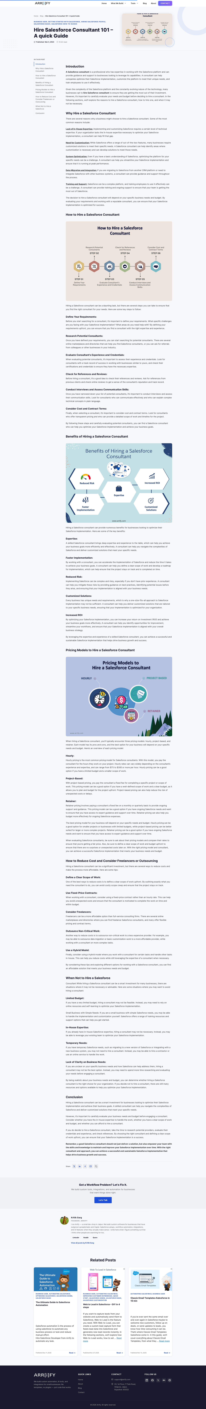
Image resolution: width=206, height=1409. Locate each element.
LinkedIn (76, 1237)
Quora (95, 1237)
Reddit (85, 1237)
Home (104, 3)
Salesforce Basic (42, 24)
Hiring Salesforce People (93, 22)
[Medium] (164, 1380)
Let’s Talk (103, 1200)
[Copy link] (96, 1166)
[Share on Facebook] (85, 1166)
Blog (145, 3)
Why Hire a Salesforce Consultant (44, 69)
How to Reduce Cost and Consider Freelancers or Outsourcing (46, 99)
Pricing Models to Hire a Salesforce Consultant (45, 91)
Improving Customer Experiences (97, 1296)
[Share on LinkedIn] (79, 1166)
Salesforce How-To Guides (64, 24)
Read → (72, 1353)
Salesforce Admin (64, 1296)
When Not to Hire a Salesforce (43, 107)
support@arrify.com (122, 1379)
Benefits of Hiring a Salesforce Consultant (44, 84)
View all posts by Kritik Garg (82, 1243)
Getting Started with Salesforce (64, 22)
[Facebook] (152, 1380)
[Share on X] (74, 1166)
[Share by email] (90, 1166)
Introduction (40, 64)
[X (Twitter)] (158, 1380)
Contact (165, 3)
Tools (133, 3)
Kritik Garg (76, 1217)
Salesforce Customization (95, 1300)
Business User (40, 22)
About (153, 3)
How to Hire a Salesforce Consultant (46, 77)
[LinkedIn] (147, 1380)
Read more (164, 1341)
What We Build (117, 3)
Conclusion (40, 113)
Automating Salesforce (59, 1294)
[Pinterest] (169, 1380)
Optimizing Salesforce (46, 1296)
